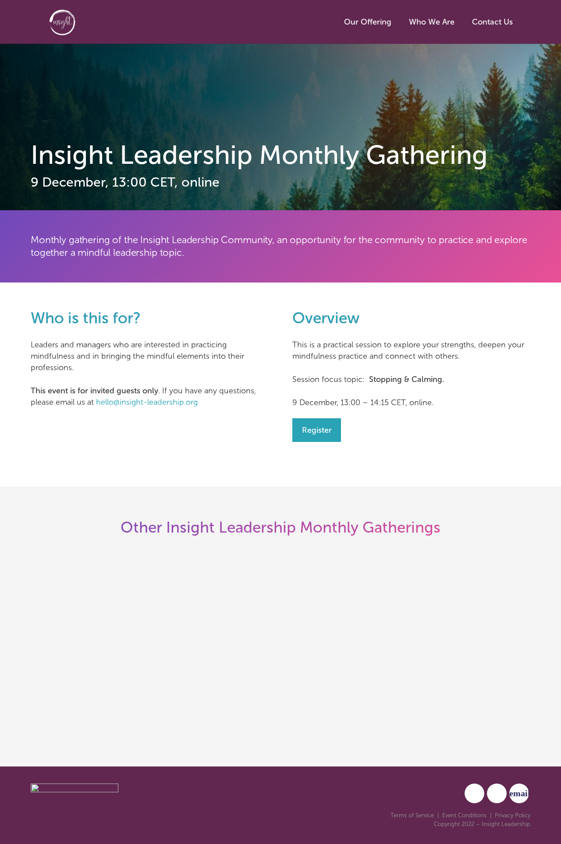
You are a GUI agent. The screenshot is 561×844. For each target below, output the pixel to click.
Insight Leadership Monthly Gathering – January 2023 (148, 671)
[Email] (519, 793)
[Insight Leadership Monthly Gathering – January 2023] (150, 600)
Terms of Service (412, 815)
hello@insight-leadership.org (147, 402)
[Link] (94, 22)
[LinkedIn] (497, 793)
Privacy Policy (512, 815)
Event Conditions (464, 815)
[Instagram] (474, 793)
